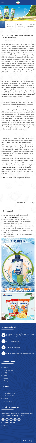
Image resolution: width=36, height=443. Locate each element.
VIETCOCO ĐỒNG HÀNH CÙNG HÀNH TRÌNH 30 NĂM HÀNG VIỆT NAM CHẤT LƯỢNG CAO (19, 227)
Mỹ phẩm (6, 398)
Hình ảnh (6, 378)
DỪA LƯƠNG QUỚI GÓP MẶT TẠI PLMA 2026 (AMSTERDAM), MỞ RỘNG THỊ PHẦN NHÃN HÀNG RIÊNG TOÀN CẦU (18, 222)
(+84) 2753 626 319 (13, 341)
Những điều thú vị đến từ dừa (30, 26)
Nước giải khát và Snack (10, 396)
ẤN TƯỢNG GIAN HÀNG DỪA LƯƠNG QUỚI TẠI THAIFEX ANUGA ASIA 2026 (17, 216)
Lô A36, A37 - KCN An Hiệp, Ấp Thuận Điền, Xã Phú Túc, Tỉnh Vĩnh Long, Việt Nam (20, 335)
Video (5, 375)
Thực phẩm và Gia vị (9, 393)
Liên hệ (6, 425)
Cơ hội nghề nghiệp (9, 373)
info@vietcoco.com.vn (27, 353)
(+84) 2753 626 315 (14, 347)
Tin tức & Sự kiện (8, 370)
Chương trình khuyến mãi (10, 26)
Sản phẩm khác (8, 401)
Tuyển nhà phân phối (9, 423)
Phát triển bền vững (20, 26)
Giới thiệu (6, 367)
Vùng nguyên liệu (8, 381)
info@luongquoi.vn (15, 353)
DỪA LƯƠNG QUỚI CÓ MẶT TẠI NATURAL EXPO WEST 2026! (19, 236)
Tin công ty (2, 25)
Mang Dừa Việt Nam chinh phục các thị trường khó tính (18, 231)
